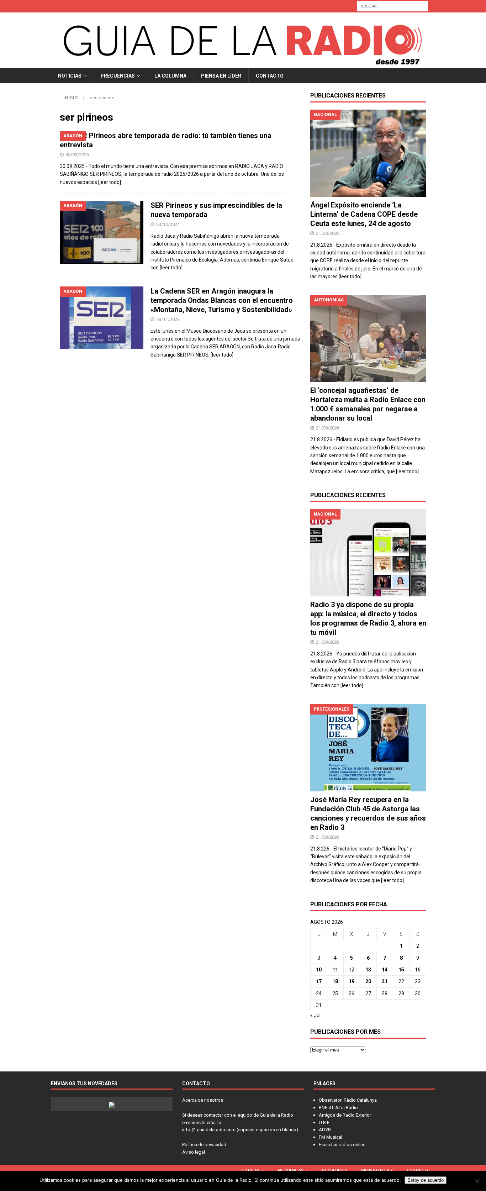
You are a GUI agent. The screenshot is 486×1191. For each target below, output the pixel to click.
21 (384, 981)
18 (335, 981)
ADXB (325, 1129)
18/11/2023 (168, 319)
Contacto (270, 76)
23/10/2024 (168, 224)
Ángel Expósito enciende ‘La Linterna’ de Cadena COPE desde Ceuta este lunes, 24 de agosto (364, 214)
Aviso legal (193, 1152)
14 (384, 970)
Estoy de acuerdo (425, 1180)
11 (335, 970)
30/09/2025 (77, 154)
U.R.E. (325, 1122)
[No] (477, 1181)
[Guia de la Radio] (243, 64)
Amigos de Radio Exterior (345, 1115)
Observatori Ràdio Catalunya (348, 1100)
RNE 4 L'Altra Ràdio (338, 1107)
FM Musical (330, 1137)
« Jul (315, 1015)
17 (319, 981)
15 (401, 970)
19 (351, 981)
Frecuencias (118, 76)
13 (368, 970)
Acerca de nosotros (202, 1100)
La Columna (170, 76)
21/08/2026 (327, 233)
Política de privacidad (204, 1144)
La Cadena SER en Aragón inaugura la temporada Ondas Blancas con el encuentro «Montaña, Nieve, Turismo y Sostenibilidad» (221, 300)
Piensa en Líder (221, 76)
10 (319, 970)
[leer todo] (109, 182)
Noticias (69, 76)
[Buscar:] (392, 6)
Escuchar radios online (342, 1144)
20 (368, 981)
